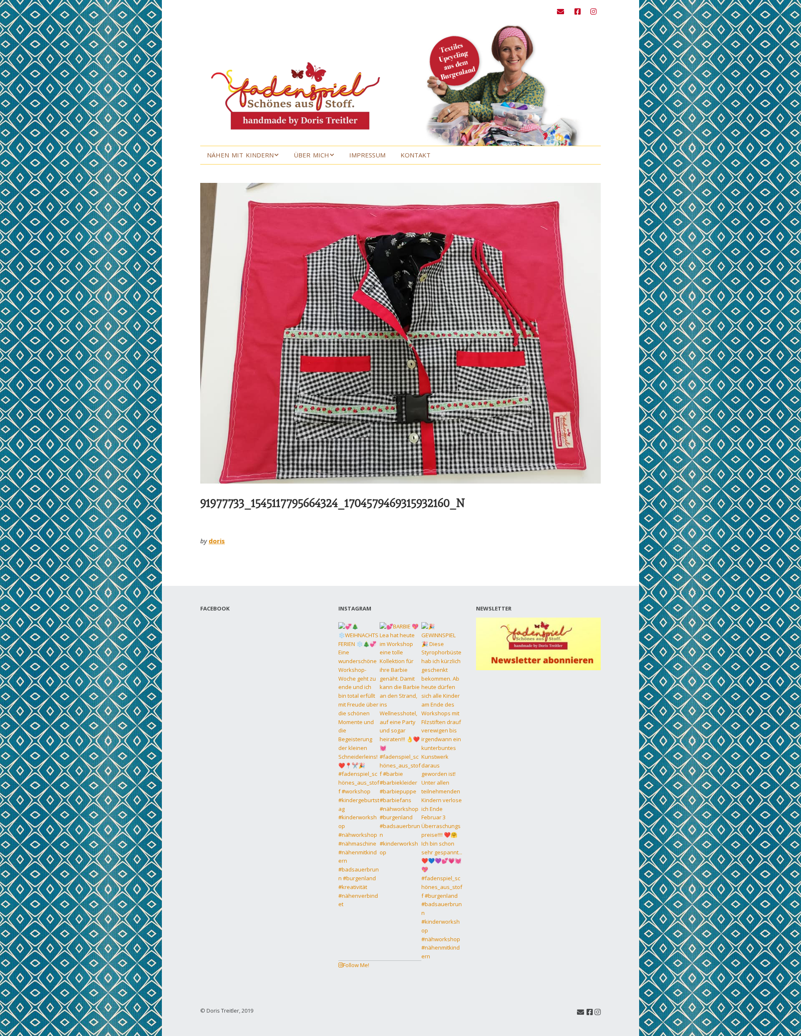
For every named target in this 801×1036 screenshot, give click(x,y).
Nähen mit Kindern (240, 155)
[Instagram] (593, 11)
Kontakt (415, 155)
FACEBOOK (214, 608)
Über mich (311, 155)
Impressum (367, 155)
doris (217, 541)
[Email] (562, 11)
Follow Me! (356, 965)
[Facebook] (577, 11)
